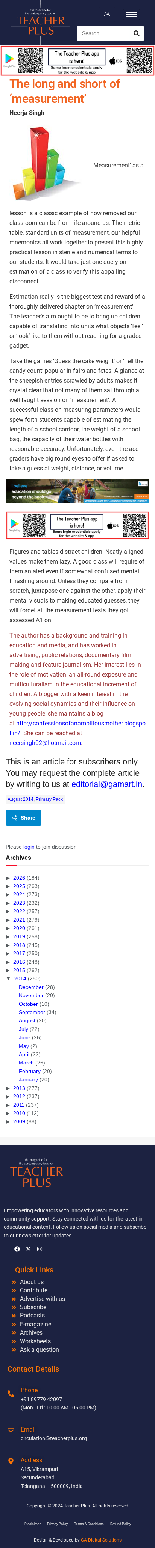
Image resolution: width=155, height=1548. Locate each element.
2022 (19, 911)
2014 (20, 978)
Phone (29, 1390)
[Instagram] (39, 1249)
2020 (19, 928)
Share (28, 818)
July (23, 1029)
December (31, 987)
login (29, 847)
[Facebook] (17, 1249)
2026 (19, 878)
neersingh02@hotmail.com (45, 742)
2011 (18, 1105)
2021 (19, 920)
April (24, 1054)
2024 (19, 894)
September (32, 1012)
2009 (19, 1121)
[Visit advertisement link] (77, 491)
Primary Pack (49, 799)
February (30, 1071)
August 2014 (20, 799)
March (26, 1063)
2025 (19, 886)
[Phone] (11, 1393)
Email (28, 1429)
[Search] (136, 33)
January (28, 1079)
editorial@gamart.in (106, 784)
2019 (19, 936)
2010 (19, 1113)
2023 (19, 903)
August (27, 1020)
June (24, 1037)
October (28, 1004)
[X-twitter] (28, 1249)
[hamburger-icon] (107, 14)
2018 (19, 945)
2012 (19, 1096)
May (24, 1046)
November (31, 995)
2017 (19, 953)
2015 (19, 970)
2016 (19, 962)
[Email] (11, 1430)
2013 (19, 1088)
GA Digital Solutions (101, 1540)
